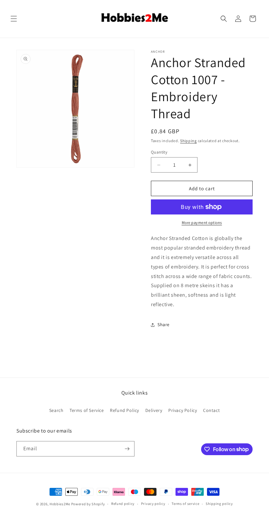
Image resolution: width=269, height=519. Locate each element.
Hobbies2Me (60, 504)
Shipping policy (219, 503)
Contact (211, 410)
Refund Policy (124, 410)
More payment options (202, 222)
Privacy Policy (182, 410)
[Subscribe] (127, 448)
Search (56, 410)
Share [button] (163, 324)
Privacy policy (153, 503)
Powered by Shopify (88, 504)
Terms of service (185, 503)
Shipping (188, 140)
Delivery (153, 410)
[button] (14, 18)
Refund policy (122, 503)
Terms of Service (87, 410)
